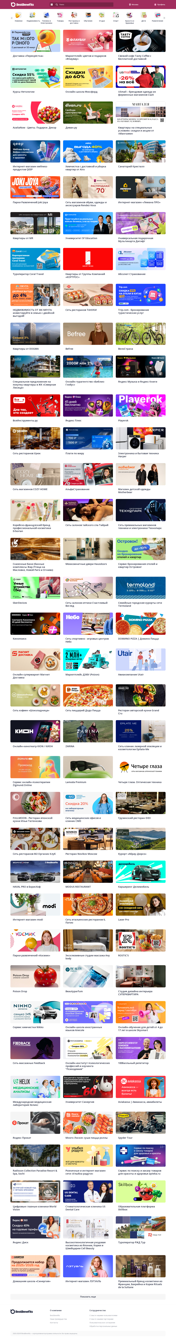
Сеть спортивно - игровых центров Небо (87, 640)
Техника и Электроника (46, 22)
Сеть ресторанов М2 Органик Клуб (34, 853)
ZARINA (69, 746)
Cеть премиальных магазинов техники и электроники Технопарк (140, 527)
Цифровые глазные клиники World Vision (34, 1208)
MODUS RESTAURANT (78, 886)
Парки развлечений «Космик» (31, 955)
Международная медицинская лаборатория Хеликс (32, 1103)
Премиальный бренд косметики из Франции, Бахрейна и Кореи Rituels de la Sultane (140, 1284)
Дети (143, 21)
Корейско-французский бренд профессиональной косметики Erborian (32, 528)
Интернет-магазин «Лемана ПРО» (139, 202)
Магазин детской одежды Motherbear (134, 491)
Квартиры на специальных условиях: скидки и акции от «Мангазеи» (136, 130)
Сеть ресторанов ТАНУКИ (81, 309)
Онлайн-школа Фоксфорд (81, 91)
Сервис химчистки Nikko (28, 1027)
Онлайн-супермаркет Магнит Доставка (31, 676)
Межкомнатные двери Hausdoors (86, 563)
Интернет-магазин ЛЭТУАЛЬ (83, 1281)
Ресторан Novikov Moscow (81, 853)
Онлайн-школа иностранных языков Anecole (83, 1029)
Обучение (88, 21)
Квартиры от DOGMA (26, 348)
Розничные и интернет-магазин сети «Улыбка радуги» (85, 1172)
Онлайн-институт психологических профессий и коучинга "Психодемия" (87, 1066)
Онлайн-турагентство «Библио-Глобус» (85, 383)
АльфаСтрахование (77, 489)
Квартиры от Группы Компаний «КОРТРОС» (85, 276)
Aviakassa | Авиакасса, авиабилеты (140, 1101)
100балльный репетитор (133, 1063)
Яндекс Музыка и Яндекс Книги (137, 381)
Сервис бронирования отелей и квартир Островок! (137, 565)
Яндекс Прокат (22, 1137)
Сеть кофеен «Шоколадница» (31, 710)
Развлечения (157, 21)
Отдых (102, 21)
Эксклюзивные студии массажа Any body (87, 957)
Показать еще (88, 1296)
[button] (164, 18)
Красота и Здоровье (129, 22)
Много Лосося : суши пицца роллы (86, 1137)
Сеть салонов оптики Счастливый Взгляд (86, 604)
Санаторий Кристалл (131, 166)
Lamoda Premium (75, 782)
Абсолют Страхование (131, 274)
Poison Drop (20, 991)
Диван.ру (71, 127)
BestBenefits (55, 1315)
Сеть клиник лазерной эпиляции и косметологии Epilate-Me (140, 748)
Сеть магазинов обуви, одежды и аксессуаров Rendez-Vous (86, 204)
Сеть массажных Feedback (29, 1063)
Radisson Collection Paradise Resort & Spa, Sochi (35, 1172)
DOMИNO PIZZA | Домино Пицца (138, 638)
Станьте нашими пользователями (103, 1315)
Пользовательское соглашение (102, 1322)
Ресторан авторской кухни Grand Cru (138, 712)
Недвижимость (32, 21)
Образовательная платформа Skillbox (136, 1208)
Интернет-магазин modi (28, 919)
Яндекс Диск (20, 1242)
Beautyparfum (74, 991)
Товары (60, 21)
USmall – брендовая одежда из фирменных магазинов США (137, 93)
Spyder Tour (125, 1137)
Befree (69, 348)
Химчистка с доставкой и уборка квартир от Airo (85, 168)
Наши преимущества (58, 1319)
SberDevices (20, 602)
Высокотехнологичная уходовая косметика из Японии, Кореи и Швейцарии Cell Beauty (85, 1245)
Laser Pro (123, 919)
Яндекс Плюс (73, 420)
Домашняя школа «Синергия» (32, 1281)
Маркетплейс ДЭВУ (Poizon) (82, 674)
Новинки (18, 21)
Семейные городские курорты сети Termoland (140, 604)
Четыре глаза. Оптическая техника (140, 782)
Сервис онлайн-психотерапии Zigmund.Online (31, 784)
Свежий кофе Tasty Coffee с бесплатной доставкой (134, 57)
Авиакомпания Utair (131, 674)
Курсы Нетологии (23, 91)
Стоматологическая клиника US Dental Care (85, 1208)
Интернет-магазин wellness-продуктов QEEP (30, 168)
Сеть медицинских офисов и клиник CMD (83, 819)
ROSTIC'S (123, 955)
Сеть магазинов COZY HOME (30, 489)
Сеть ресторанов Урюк (27, 453)
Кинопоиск (19, 638)
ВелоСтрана (125, 348)
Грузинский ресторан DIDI (134, 817)
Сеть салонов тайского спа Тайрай (86, 525)
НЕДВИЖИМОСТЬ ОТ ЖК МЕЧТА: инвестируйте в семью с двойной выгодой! (33, 312)
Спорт (116, 21)
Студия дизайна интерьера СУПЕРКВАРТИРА (135, 993)
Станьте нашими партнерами (101, 1319)
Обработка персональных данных (103, 1326)
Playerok (123, 420)
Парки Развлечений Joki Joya (30, 202)
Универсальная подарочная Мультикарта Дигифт (135, 240)
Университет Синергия (79, 1101)
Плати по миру (74, 453)
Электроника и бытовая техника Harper (138, 455)
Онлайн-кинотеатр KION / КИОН (33, 746)
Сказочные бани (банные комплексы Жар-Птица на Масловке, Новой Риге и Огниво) (33, 566)
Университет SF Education (81, 238)
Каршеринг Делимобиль (133, 886)
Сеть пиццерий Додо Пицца (82, 710)
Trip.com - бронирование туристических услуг (133, 311)
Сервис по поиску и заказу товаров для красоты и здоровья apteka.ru (139, 1172)
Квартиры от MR (23, 238)
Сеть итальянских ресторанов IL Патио (85, 921)
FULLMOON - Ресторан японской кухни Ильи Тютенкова (32, 819)
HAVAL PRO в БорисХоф (27, 886)
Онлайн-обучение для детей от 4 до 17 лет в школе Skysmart (140, 1029)
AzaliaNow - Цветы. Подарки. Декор (34, 127)
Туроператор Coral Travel (28, 274)
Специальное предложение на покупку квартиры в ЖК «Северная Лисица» (34, 384)
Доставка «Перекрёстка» (28, 55)
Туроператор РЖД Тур (131, 1242)
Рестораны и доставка (74, 22)
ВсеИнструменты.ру (25, 420)
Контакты (54, 1322)
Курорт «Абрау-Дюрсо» (132, 853)
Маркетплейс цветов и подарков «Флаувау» (85, 57)
